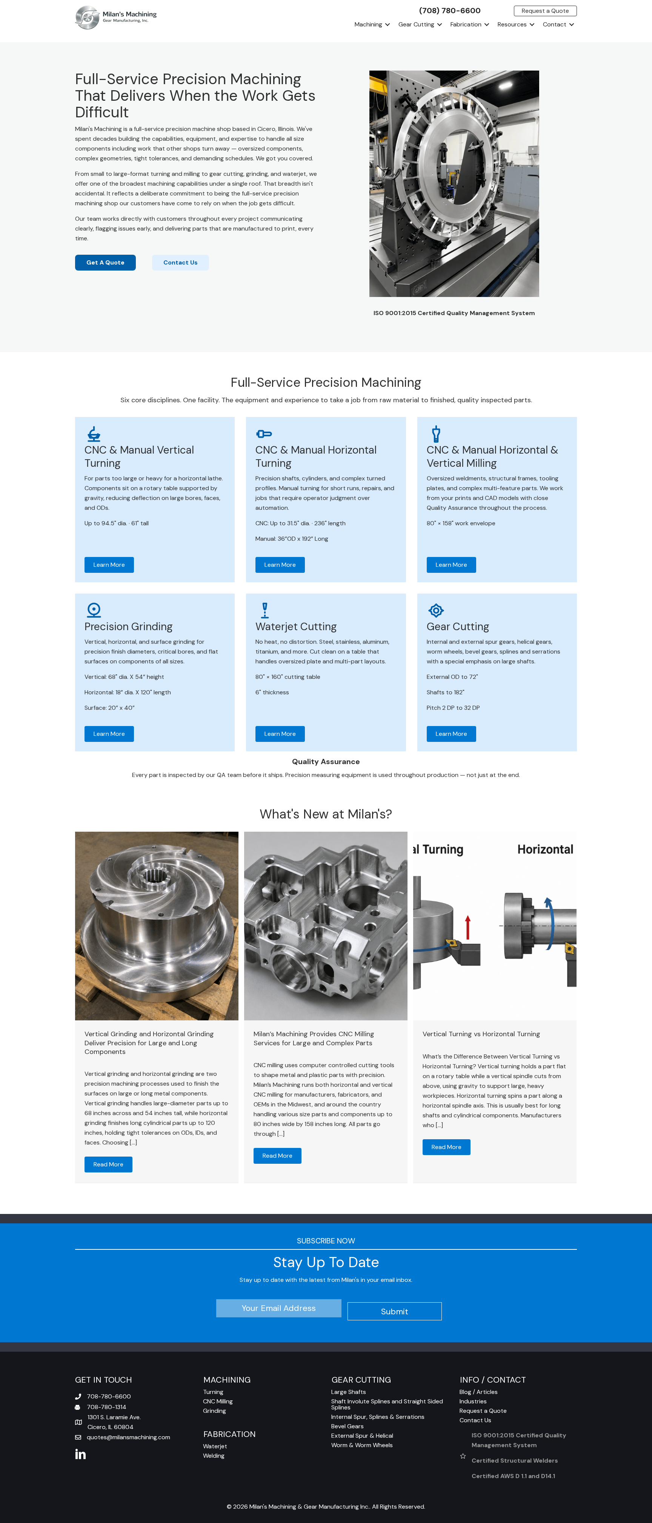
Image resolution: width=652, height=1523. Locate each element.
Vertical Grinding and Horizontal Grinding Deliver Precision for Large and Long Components (149, 1042)
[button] (387, 24)
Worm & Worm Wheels (362, 1445)
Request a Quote (483, 1411)
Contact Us (475, 1420)
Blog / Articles (479, 1392)
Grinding (214, 1411)
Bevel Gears (347, 1426)
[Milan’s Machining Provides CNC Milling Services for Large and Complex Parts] (326, 926)
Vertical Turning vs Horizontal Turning (481, 1033)
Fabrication (466, 24)
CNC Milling (218, 1401)
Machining (368, 24)
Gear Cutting (416, 24)
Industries (473, 1401)
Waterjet (215, 1446)
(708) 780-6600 (450, 10)
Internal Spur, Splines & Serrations (377, 1417)
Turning (213, 1392)
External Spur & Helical (362, 1436)
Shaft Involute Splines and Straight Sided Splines (387, 1404)
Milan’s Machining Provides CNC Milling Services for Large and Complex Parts (314, 1038)
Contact (554, 24)
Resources (512, 24)
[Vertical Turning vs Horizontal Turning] (495, 926)
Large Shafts (348, 1392)
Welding (214, 1456)
